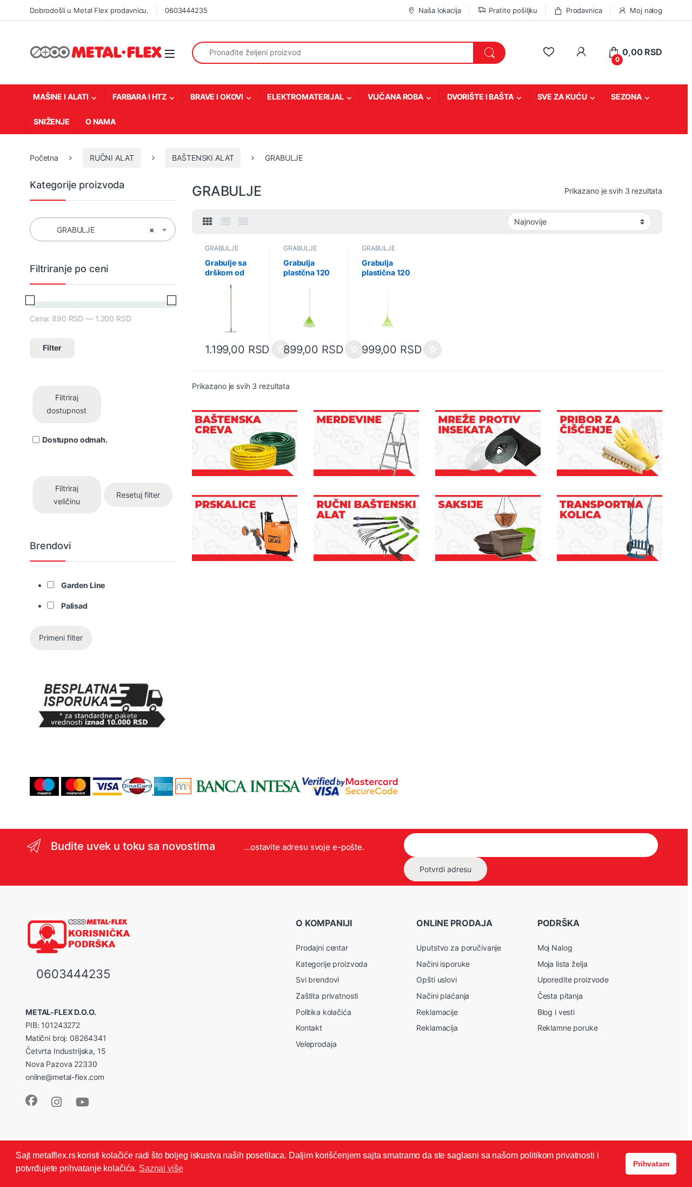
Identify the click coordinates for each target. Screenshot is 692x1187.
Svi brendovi (317, 979)
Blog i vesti (556, 1012)
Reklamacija (436, 1027)
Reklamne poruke (567, 1027)
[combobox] (333, 53)
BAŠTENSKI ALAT (203, 157)
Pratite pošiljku (513, 10)
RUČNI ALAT (112, 157)
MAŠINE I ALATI (61, 96)
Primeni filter (61, 637)
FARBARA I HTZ (139, 96)
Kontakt (309, 1027)
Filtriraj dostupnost (66, 404)
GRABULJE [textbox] (99, 229)
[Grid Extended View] (243, 222)
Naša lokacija (439, 10)
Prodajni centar (322, 947)
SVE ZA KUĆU (562, 96)
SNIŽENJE (52, 121)
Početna (44, 157)
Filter (52, 347)
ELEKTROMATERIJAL (305, 96)
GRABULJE (221, 248)
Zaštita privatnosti (327, 995)
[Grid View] (207, 222)
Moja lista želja (562, 963)
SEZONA (626, 96)
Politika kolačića (323, 1012)
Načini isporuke (443, 963)
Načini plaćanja (442, 995)
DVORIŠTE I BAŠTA (480, 96)
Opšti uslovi (436, 979)
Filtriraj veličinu (67, 495)
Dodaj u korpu (432, 349)
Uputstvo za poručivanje (458, 947)
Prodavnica (584, 10)
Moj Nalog (555, 947)
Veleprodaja (316, 1043)
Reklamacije (436, 1012)
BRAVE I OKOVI (216, 96)
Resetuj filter (138, 494)
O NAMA (100, 121)
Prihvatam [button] (651, 1163)
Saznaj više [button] (161, 1168)
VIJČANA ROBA (395, 96)
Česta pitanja (560, 995)
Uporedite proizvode (573, 979)
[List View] (225, 222)
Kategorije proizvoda (332, 963)
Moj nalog (646, 10)
